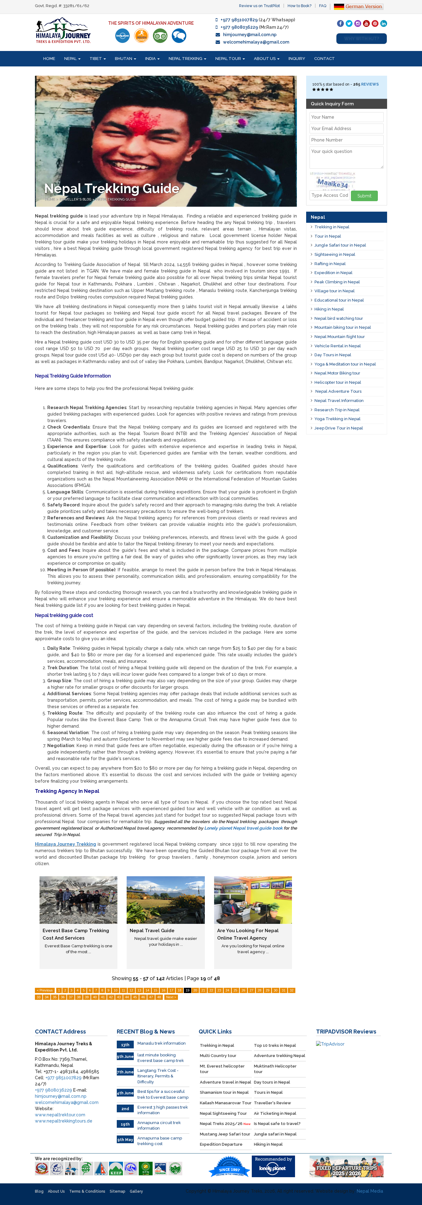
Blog (39, 1191)
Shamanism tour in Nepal (224, 1092)
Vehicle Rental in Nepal (337, 346)
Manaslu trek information (161, 1043)
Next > (171, 997)
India (151, 58)
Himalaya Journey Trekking (65, 844)
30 (275, 990)
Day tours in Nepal (272, 1082)
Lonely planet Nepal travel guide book (243, 828)
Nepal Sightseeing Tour (223, 1113)
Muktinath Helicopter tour (275, 1069)
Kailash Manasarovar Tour (225, 1103)
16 (163, 990)
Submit (364, 195)
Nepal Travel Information (339, 400)
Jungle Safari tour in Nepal (340, 245)
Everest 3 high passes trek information (162, 1110)
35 (55, 997)
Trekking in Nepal (331, 227)
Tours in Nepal (268, 1092)
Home (49, 58)
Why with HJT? (361, 38)
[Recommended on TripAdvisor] (160, 35)
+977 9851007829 (239, 19)
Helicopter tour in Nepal (337, 382)
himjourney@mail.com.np (249, 34)
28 (259, 990)
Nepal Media (370, 1191)
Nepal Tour (228, 58)
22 (211, 990)
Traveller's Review (272, 1103)
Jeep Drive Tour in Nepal (338, 428)
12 (131, 990)
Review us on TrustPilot (259, 6)
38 (79, 997)
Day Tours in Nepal (332, 355)
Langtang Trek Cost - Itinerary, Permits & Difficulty (158, 1076)
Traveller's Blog (75, 199)
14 (147, 990)
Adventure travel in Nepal (225, 1082)
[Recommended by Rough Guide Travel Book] (141, 35)
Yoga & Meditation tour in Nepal (345, 364)
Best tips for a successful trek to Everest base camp (162, 1094)
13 (139, 990)
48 (159, 997)
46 (143, 997)
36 (63, 997)
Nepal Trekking (186, 58)
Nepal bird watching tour (338, 318)
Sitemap (117, 1191)
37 (71, 997)
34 (47, 997)
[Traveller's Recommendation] (179, 35)
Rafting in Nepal (330, 263)
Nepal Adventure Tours (337, 391)
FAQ (322, 6)
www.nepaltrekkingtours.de (63, 1120)
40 (95, 997)
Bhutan (124, 58)
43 (119, 997)
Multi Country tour (218, 1055)
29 (267, 990)
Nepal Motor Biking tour (337, 373)
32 (291, 990)
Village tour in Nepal (334, 291)
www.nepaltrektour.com (60, 1114)
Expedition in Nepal (333, 272)
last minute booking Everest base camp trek (160, 1058)
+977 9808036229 (239, 27)
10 (115, 990)
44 (127, 997)
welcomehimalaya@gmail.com (256, 42)
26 (243, 990)
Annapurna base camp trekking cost (159, 1141)
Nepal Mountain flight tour (339, 336)
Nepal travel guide (152, 930)
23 (219, 990)
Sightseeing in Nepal (334, 254)
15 (155, 990)
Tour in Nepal (327, 236)
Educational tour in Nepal (339, 300)
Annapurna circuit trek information (159, 1125)
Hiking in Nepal (329, 309)
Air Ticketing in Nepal (275, 1113)
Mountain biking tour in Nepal (342, 327)
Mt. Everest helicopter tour (222, 1069)
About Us (265, 58)
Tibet (96, 58)
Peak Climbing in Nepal (337, 282)
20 (195, 990)
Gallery (136, 1191)
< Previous (45, 990)
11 (123, 990)
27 (251, 990)
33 (38, 997)
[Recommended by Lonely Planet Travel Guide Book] (122, 35)
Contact (324, 58)
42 (111, 997)
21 (203, 990)
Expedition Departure (221, 1144)
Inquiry (297, 58)
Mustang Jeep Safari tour (225, 1134)
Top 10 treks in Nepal (275, 1045)
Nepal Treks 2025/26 (225, 1123)
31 (283, 990)
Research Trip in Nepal (337, 410)
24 (227, 990)
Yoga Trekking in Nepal (337, 418)
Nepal (71, 58)
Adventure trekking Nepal (279, 1055)
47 (151, 997)
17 (171, 990)
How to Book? (299, 6)
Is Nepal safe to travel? (277, 1123)
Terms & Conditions (87, 1191)
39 (87, 997)
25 (235, 990)
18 (179, 990)
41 (103, 997)
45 (135, 997)
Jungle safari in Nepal (275, 1134)
